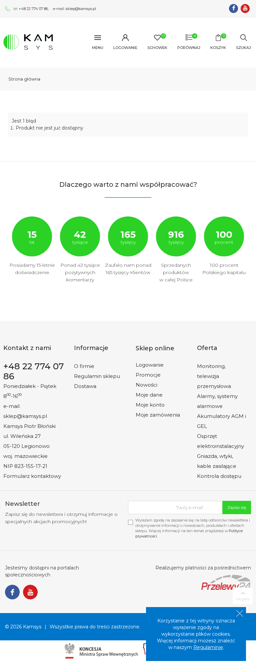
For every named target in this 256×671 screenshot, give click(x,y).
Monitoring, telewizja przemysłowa (214, 376)
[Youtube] (245, 8)
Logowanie (150, 365)
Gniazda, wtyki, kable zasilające (216, 461)
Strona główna (24, 79)
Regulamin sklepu (97, 376)
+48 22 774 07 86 (33, 8)
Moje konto (150, 405)
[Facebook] (233, 8)
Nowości (146, 385)
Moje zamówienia (158, 415)
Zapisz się (236, 507)
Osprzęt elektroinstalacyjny (220, 441)
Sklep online (155, 348)
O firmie (84, 366)
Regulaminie (208, 647)
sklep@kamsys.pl (81, 8)
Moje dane (149, 395)
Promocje (148, 375)
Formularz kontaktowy (32, 476)
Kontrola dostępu (219, 476)
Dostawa (85, 386)
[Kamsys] (28, 42)
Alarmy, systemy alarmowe (217, 401)
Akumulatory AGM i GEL (221, 421)
